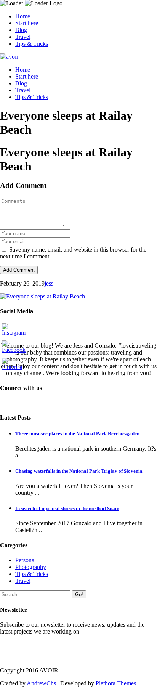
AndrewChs (41, 683)
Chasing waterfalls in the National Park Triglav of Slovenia (79, 471)
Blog (21, 30)
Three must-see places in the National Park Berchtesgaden (77, 433)
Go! (79, 594)
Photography (30, 567)
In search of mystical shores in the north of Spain (67, 508)
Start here (26, 23)
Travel (22, 37)
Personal (25, 560)
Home (22, 16)
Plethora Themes (116, 683)
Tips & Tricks (31, 43)
